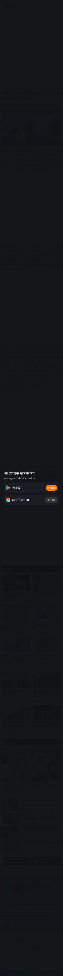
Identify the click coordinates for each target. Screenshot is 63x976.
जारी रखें (51, 500)
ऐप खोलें (51, 487)
